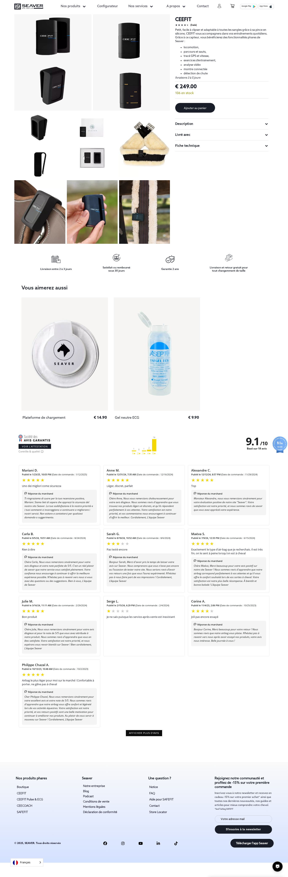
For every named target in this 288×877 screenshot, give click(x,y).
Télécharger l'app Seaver (252, 843)
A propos (173, 6)
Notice (153, 787)
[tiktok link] (176, 843)
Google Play (246, 6)
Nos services (138, 6)
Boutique (23, 787)
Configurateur (107, 6)
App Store (264, 6)
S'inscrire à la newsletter (243, 829)
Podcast (88, 796)
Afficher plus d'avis (144, 733)
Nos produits (70, 6)
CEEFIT (21, 793)
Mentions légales (94, 807)
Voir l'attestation (35, 446)
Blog (86, 791)
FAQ (152, 793)
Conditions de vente (96, 801)
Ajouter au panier (195, 108)
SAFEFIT (22, 812)
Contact (203, 6)
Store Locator (158, 812)
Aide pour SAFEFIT (161, 799)
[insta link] (123, 843)
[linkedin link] (158, 843)
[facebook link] (105, 843)
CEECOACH (24, 806)
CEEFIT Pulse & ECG (30, 799)
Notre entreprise (94, 786)
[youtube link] (140, 843)
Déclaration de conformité (100, 812)
